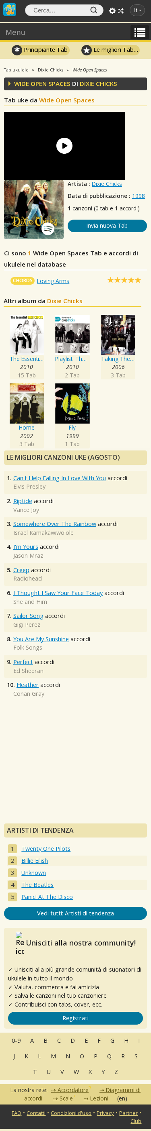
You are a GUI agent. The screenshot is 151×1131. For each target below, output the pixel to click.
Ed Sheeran (28, 671)
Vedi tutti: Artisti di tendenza (75, 913)
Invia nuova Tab (107, 225)
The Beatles (37, 884)
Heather (28, 685)
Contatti (36, 1113)
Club (135, 1121)
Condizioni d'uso (71, 1113)
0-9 (16, 1040)
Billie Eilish (34, 860)
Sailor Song (28, 616)
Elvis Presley (29, 486)
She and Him (30, 601)
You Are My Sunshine (41, 639)
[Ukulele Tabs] (9, 9)
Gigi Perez (26, 624)
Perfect (23, 662)
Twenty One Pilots (45, 848)
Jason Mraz (28, 555)
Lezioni (99, 1098)
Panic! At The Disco (47, 897)
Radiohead (27, 578)
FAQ (16, 1113)
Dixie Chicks (107, 183)
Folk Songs (27, 647)
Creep (21, 570)
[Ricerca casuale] (121, 11)
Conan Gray (28, 693)
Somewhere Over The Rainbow (54, 524)
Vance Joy (26, 510)
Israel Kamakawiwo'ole (43, 532)
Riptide (22, 501)
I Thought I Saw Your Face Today (58, 593)
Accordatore (73, 1090)
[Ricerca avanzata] (112, 11)
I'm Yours (25, 546)
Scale (66, 1098)
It (135, 10)
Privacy (105, 1113)
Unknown (33, 872)
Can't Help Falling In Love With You (59, 478)
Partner (128, 1113)
